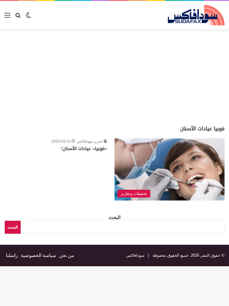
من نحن (66, 255)
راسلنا (12, 255)
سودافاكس (135, 255)
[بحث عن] (18, 17)
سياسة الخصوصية (38, 255)
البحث (114, 217)
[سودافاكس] (196, 15)
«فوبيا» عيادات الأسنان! (84, 148)
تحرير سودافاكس (90, 141)
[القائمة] (7, 17)
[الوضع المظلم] (28, 17)
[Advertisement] (179, 77)
